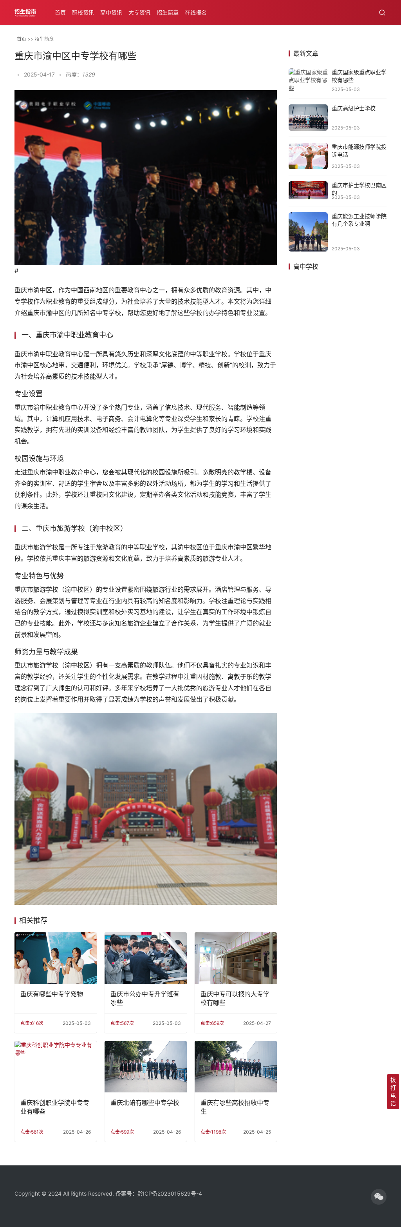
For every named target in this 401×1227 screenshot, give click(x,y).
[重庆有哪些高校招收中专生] (236, 1066)
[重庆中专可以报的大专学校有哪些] (236, 958)
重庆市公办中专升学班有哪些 (144, 998)
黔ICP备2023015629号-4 (169, 1193)
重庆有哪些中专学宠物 (51, 994)
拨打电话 (393, 1091)
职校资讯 (83, 12)
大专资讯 (139, 12)
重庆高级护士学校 (354, 108)
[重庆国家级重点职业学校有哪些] (308, 80)
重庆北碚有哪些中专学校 (144, 1103)
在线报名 (196, 12)
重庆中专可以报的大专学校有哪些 (234, 998)
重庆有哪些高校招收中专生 (234, 1107)
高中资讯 (111, 12)
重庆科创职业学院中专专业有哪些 (54, 1107)
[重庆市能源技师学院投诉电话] (308, 156)
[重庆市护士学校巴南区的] (308, 190)
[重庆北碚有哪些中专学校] (146, 1066)
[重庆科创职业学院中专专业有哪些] (55, 1066)
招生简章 (168, 12)
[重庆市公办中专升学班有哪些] (146, 958)
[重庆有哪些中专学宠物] (55, 958)
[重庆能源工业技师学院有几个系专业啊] (308, 232)
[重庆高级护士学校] (308, 117)
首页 (60, 12)
